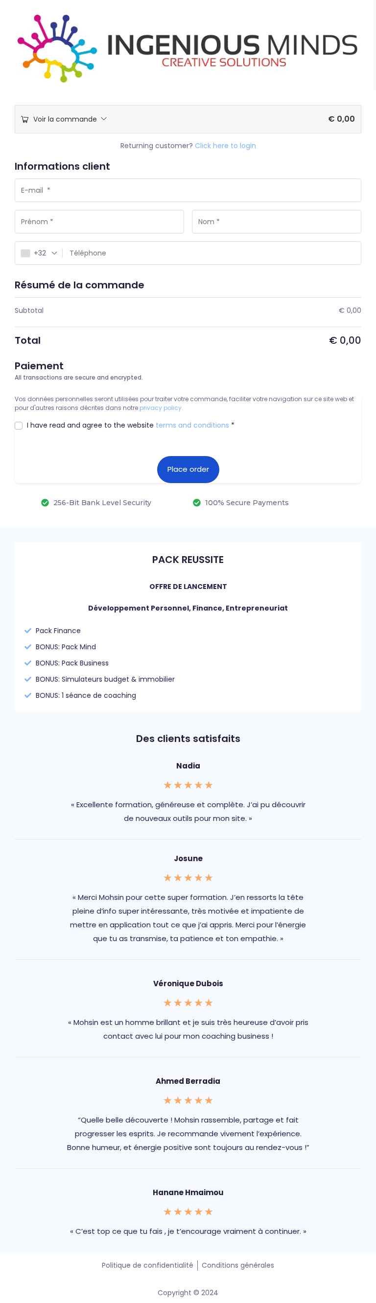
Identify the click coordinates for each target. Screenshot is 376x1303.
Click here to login (225, 146)
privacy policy (161, 408)
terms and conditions (192, 425)
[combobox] (39, 253)
